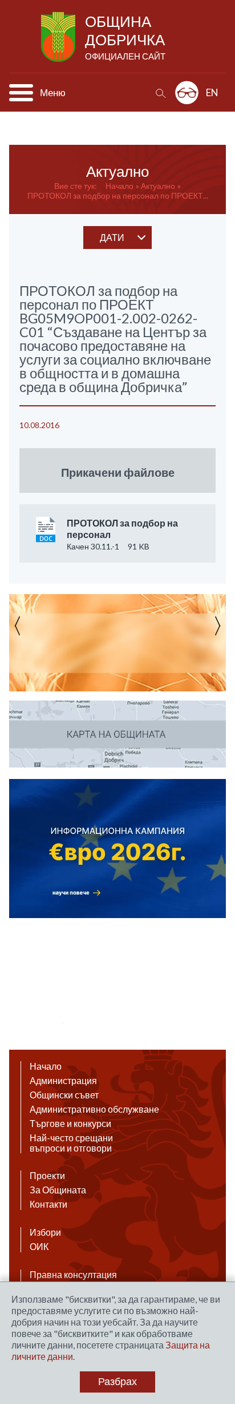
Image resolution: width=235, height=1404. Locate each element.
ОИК (39, 1246)
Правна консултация (73, 1274)
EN (212, 92)
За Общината (58, 1190)
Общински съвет (64, 1095)
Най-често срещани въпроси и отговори (71, 1143)
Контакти (48, 1204)
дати (112, 237)
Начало (119, 186)
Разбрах (117, 1381)
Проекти (47, 1175)
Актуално (158, 186)
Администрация (63, 1080)
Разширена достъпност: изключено (186, 92)
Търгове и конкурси (70, 1123)
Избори (45, 1232)
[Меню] (21, 92)
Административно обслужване (94, 1109)
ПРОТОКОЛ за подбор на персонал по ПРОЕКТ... (117, 195)
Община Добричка (125, 36)
